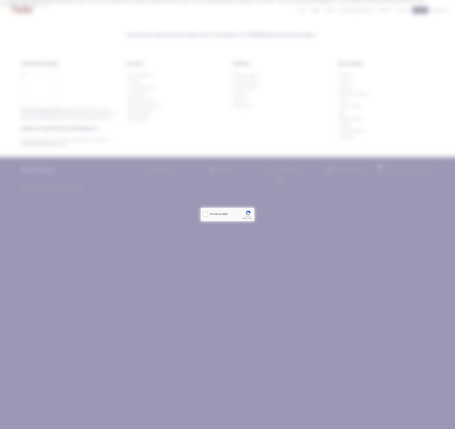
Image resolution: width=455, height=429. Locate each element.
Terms (250, 218)
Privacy (245, 218)
